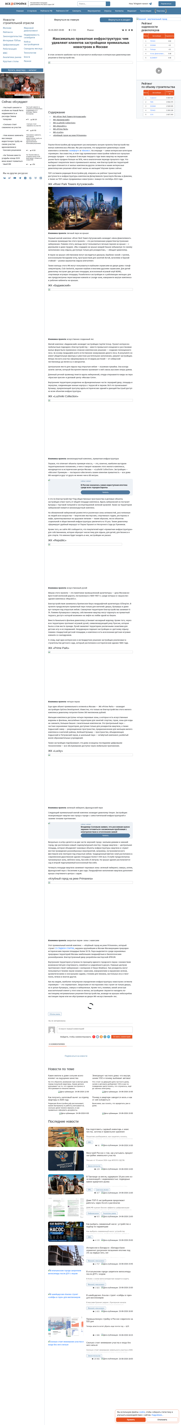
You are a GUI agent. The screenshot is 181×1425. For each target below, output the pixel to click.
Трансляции (145, 11)
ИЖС (5, 53)
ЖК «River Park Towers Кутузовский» (69, 116)
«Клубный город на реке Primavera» (70, 135)
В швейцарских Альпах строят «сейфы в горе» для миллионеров (109, 1296)
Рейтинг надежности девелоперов (150, 27)
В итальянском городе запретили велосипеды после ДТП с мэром (108, 1272)
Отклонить (162, 1419)
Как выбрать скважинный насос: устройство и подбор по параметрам (108, 1225)
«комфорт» (74, 150)
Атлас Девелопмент (157, 54)
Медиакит (131, 11)
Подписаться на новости (76, 1056)
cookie (142, 1412)
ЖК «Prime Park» (60, 129)
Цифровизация (11, 44)
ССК (151, 114)
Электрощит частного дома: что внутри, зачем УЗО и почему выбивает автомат (111, 1076)
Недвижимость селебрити (31, 36)
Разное (27, 61)
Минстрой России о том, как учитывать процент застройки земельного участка (109, 1154)
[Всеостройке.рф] (16, 4)
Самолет (153, 98)
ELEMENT (153, 58)
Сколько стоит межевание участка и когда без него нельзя (108, 1344)
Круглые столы (11, 61)
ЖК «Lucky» (58, 132)
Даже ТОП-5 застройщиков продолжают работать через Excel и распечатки (105, 1201)
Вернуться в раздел (119, 19)
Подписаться (166, 4)
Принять (131, 1419)
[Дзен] (25, 178)
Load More (90, 1368)
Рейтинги (8, 32)
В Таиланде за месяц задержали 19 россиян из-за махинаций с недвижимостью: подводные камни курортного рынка (109, 1179)
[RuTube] (9, 178)
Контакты (119, 11)
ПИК (151, 102)
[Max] (40, 178)
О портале (32, 11)
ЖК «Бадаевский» (61, 120)
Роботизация (10, 49)
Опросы (107, 11)
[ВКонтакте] (4, 178)
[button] (108, 1036)
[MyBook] (35, 178)
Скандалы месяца (33, 48)
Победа (153, 49)
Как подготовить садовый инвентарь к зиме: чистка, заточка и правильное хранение (107, 1130)
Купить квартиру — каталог (22, 70)
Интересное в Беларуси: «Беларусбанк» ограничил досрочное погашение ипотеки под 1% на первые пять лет (108, 1250)
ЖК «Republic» (60, 126)
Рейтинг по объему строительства (158, 85)
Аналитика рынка (12, 57)
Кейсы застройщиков (31, 43)
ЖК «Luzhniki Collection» (64, 123)
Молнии (7, 28)
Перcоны (160, 11)
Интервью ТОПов (12, 40)
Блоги (27, 57)
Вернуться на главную (66, 19)
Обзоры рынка (54, 1014)
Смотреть (76, 11)
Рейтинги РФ (46, 11)
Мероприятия (94, 11)
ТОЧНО (152, 41)
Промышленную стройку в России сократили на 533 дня (109, 1320)
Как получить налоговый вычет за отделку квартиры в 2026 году (68, 1098)
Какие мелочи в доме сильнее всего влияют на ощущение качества (65, 1076)
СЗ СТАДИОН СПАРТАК (64, 948)
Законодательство (12, 36)
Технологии (30, 52)
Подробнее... (157, 1415)
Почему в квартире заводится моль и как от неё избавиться (112, 1098)
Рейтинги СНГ (62, 11)
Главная (20, 11)
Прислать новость (104, 1056)
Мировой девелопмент (31, 29)
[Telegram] (19, 178)
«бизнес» (86, 150)
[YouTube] (14, 178)
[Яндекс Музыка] (30, 178)
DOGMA (153, 45)
